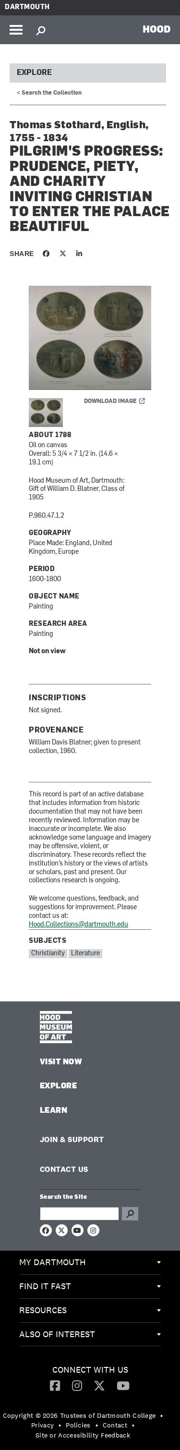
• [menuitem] (161, 1415)
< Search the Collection (49, 93)
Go (130, 1213)
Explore (34, 73)
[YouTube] (123, 1385)
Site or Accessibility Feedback (83, 1435)
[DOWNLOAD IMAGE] (90, 338)
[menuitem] (90, 1263)
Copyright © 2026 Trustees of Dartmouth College (79, 1415)
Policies (78, 1425)
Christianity (48, 953)
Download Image (110, 401)
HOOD (156, 29)
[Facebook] (55, 1385)
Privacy (42, 1425)
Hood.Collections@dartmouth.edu (78, 924)
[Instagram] (77, 1385)
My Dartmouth (52, 1261)
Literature (85, 953)
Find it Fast (45, 1286)
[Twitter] (99, 1385)
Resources (43, 1310)
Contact (115, 1425)
